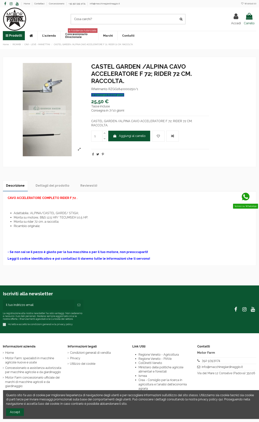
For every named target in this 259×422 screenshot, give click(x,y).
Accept (15, 412)
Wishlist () (250, 3)
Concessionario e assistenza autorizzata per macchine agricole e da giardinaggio (33, 370)
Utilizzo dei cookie (82, 363)
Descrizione (15, 185)
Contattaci (39, 3)
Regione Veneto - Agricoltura (158, 354)
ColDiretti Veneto (150, 363)
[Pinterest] (103, 154)
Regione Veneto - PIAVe (155, 359)
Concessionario (57, 3)
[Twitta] (97, 154)
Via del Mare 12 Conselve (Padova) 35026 (226, 373)
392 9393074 (211, 360)
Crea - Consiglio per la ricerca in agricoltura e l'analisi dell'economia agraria (162, 384)
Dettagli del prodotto (52, 185)
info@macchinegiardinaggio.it (105, 3)
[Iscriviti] (78, 305)
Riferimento (99, 89)
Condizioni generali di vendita (90, 352)
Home (27, 3)
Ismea (142, 376)
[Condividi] (93, 154)
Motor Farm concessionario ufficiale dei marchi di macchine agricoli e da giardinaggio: (32, 382)
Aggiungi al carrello (132, 136)
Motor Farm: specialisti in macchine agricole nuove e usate (29, 360)
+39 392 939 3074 (77, 3)
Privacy (75, 358)
